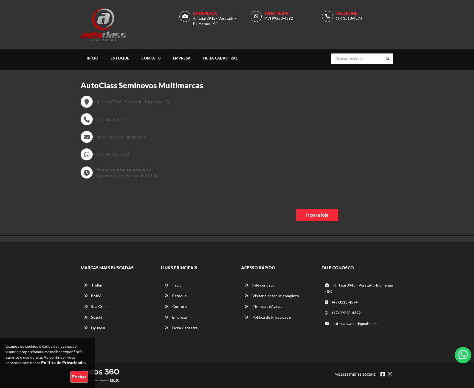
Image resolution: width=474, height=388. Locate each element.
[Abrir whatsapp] (463, 354)
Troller (96, 285)
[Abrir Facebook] (382, 374)
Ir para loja (317, 214)
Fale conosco (263, 285)
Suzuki (96, 317)
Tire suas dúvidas (267, 306)
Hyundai (98, 327)
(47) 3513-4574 (349, 18)
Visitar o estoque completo (275, 295)
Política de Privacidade (271, 317)
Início (92, 58)
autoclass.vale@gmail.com (121, 136)
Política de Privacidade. (63, 362)
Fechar (79, 376)
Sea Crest (99, 306)
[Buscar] (387, 59)
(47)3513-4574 (344, 302)
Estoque (120, 58)
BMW (96, 295)
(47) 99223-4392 (278, 18)
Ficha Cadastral (220, 58)
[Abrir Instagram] (390, 374)
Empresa (182, 58)
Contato (151, 58)
